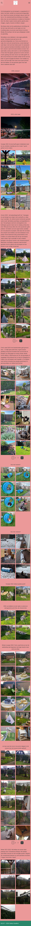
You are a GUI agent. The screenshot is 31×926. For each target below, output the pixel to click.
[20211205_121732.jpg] (7, 802)
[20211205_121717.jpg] (23, 787)
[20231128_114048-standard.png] (23, 474)
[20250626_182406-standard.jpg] (23, 202)
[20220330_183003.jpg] (7, 673)
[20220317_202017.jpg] (7, 593)
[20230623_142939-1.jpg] (7, 387)
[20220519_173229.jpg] (23, 718)
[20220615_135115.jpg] (7, 270)
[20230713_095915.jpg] (23, 387)
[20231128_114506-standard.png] (23, 504)
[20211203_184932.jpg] (23, 866)
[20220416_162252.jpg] (23, 632)
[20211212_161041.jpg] (7, 817)
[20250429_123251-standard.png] (7, 202)
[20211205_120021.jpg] (23, 757)
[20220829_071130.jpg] (23, 330)
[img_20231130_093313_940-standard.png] (23, 571)
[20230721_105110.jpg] (23, 402)
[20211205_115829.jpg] (7, 772)
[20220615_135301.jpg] (7, 285)
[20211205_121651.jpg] (7, 787)
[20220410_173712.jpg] (23, 733)
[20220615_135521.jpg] (7, 330)
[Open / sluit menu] (29, 3)
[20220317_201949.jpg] (23, 593)
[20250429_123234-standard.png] (23, 187)
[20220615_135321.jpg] (7, 300)
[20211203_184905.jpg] (7, 866)
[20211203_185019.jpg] (7, 881)
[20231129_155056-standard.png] (23, 556)
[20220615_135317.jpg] (23, 285)
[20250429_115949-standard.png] (7, 157)
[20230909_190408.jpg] (7, 432)
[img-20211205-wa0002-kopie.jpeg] (23, 896)
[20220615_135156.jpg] (23, 255)
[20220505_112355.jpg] (7, 688)
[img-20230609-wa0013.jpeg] (7, 402)
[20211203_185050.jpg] (23, 881)
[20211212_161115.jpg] (23, 817)
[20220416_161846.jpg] (7, 617)
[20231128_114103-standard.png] (7, 489)
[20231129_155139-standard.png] (7, 571)
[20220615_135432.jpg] (7, 315)
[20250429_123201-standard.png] (23, 172)
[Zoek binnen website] (1, 3)
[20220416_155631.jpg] (23, 617)
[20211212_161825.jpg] (7, 832)
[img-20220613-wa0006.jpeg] (7, 255)
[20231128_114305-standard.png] (7, 504)
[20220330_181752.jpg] (23, 658)
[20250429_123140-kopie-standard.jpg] (7, 172)
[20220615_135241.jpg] (23, 270)
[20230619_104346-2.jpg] (23, 372)
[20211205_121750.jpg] (23, 802)
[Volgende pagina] (20, 340)
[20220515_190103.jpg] (7, 718)
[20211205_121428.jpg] (23, 772)
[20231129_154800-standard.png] (7, 541)
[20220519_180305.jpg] (7, 632)
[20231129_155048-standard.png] (7, 556)
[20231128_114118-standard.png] (23, 489)
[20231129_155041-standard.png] (23, 541)
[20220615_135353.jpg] (23, 300)
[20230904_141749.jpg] (23, 447)
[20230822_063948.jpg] (23, 432)
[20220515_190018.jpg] (23, 688)
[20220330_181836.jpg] (7, 658)
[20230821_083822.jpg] (7, 447)
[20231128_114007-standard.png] (7, 474)
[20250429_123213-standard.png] (7, 187)
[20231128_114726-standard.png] (7, 519)
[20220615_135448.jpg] (23, 315)
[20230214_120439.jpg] (23, 417)
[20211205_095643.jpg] (23, 832)
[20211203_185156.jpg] (7, 896)
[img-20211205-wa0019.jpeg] (7, 911)
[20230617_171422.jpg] (7, 417)
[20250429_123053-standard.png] (23, 157)
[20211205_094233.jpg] (7, 757)
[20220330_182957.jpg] (23, 673)
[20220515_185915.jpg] (23, 703)
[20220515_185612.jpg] (7, 703)
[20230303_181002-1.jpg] (7, 372)
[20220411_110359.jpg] (7, 733)
